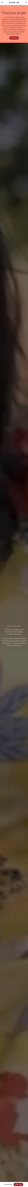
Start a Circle (14, 38)
